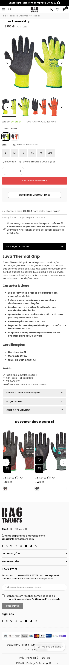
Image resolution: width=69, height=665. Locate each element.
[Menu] (3, 9)
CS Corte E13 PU (13, 477)
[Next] (61, 63)
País (21, 657)
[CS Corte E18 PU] (50, 451)
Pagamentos (14, 401)
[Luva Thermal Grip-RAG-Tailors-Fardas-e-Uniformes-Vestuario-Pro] (24, 107)
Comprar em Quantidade (34, 195)
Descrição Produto (17, 246)
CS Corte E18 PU (45, 477)
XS (41, 152)
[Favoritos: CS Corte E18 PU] (39, 460)
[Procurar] (10, 9)
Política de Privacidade (45, 599)
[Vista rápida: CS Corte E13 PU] (7, 469)
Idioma (20, 663)
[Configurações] (51, 9)
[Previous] (7, 63)
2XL (50, 152)
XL (32, 152)
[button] (64, 9)
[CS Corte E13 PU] (18, 451)
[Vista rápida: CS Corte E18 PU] (39, 469)
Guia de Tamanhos (27, 144)
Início (5, 16)
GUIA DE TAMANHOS (18, 410)
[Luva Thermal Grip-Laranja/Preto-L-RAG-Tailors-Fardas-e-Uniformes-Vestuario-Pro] (39, 107)
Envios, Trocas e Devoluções (38, 161)
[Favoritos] (57, 9)
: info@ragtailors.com (21, 539)
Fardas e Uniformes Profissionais (25, 16)
